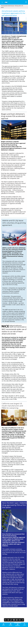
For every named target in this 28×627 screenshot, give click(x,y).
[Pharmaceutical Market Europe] (14, 2)
